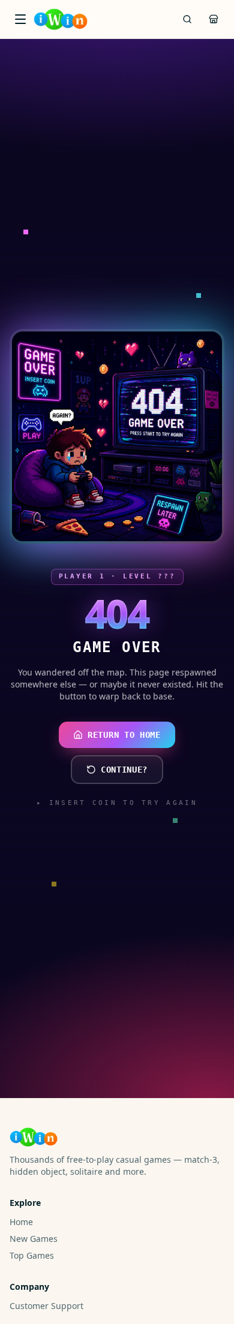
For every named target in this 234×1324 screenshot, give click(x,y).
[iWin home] (61, 19)
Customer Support (46, 1305)
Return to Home (124, 735)
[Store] (213, 19)
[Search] (187, 19)
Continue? (124, 769)
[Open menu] (20, 19)
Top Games (32, 1255)
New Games (34, 1238)
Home (21, 1222)
